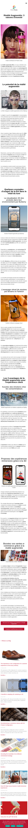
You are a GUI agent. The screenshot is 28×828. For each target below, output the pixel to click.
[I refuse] (26, 823)
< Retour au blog (6, 640)
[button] (26, 3)
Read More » (3, 675)
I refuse (13, 826)
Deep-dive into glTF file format (9, 816)
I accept (7, 826)
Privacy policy (20, 826)
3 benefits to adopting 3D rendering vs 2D (12, 694)
